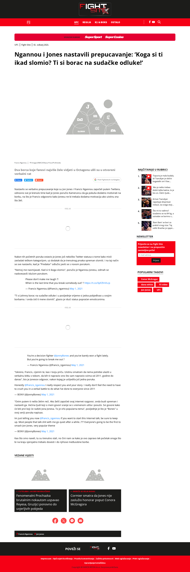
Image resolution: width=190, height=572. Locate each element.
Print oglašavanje (141, 558)
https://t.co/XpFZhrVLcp (97, 282)
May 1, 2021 (76, 288)
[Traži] (158, 22)
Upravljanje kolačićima (94, 563)
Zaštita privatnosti (104, 558)
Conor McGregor (149, 279)
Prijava (156, 260)
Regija (87, 22)
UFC (76, 22)
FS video (163, 284)
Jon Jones (146, 289)
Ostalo (115, 22)
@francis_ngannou (35, 385)
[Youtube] (154, 21)
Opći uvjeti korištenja (63, 558)
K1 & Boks (101, 22)
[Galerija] (94, 115)
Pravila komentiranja (84, 558)
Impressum (46, 558)
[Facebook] (150, 21)
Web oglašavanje (123, 558)
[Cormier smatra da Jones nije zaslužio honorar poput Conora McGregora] (95, 474)
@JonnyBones (61, 355)
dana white (147, 284)
